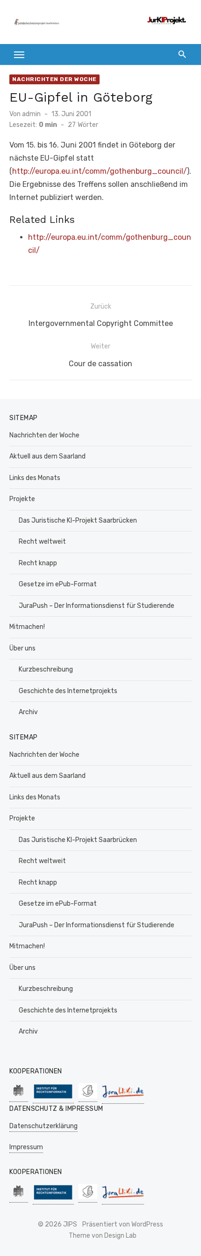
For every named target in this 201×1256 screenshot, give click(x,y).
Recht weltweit (42, 542)
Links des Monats (34, 478)
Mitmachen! (27, 627)
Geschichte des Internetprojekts (68, 691)
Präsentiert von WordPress (122, 1224)
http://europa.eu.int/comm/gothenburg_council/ (99, 171)
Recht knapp (38, 563)
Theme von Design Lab (102, 1236)
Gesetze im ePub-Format (58, 584)
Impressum (26, 1147)
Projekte (22, 499)
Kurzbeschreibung (46, 669)
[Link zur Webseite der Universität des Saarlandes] (18, 1097)
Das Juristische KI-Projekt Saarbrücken (78, 521)
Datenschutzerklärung (43, 1126)
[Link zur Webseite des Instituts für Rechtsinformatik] (53, 1098)
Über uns (22, 648)
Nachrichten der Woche (54, 79)
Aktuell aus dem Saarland (47, 456)
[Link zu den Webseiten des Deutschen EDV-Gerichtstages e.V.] (88, 1097)
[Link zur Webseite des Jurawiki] (123, 1099)
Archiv (28, 712)
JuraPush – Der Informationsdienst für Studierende (96, 606)
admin (31, 114)
